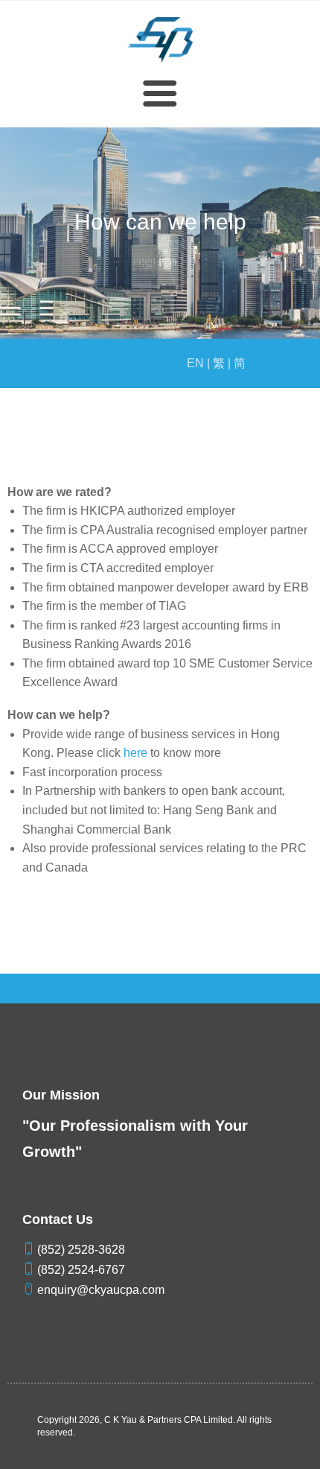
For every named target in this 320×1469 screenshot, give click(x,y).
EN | (198, 363)
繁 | (222, 363)
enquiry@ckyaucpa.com (99, 1290)
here (135, 752)
